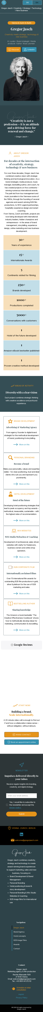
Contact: (21, 965)
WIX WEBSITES (24, 531)
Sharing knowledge (21, 609)
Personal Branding (17, 883)
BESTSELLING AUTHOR (24, 603)
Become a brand (21, 463)
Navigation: (21, 922)
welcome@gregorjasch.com (26, 840)
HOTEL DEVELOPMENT (24, 494)
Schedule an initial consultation (24, 989)
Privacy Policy (21, 998)
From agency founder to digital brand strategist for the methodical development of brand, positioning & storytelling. (21, 435)
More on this (24, 444)
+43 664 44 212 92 (23, 981)
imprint (21, 994)
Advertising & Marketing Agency (21, 427)
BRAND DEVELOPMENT (24, 421)
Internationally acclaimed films (21, 573)
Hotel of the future (21, 500)
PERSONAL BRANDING (24, 457)
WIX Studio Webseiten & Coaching (21, 537)
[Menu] (4, 2)
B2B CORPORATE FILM (24, 567)
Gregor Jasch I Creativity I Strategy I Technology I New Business (21, 9)
